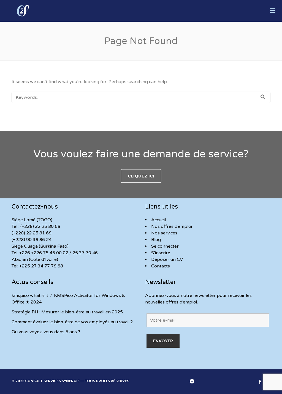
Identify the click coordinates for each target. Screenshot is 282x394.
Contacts (160, 266)
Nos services (164, 233)
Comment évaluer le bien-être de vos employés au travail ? (72, 322)
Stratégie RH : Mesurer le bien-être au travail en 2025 (67, 312)
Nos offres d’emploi (171, 226)
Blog (156, 239)
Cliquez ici (141, 176)
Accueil (158, 220)
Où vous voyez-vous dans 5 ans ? (46, 332)
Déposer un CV (167, 259)
